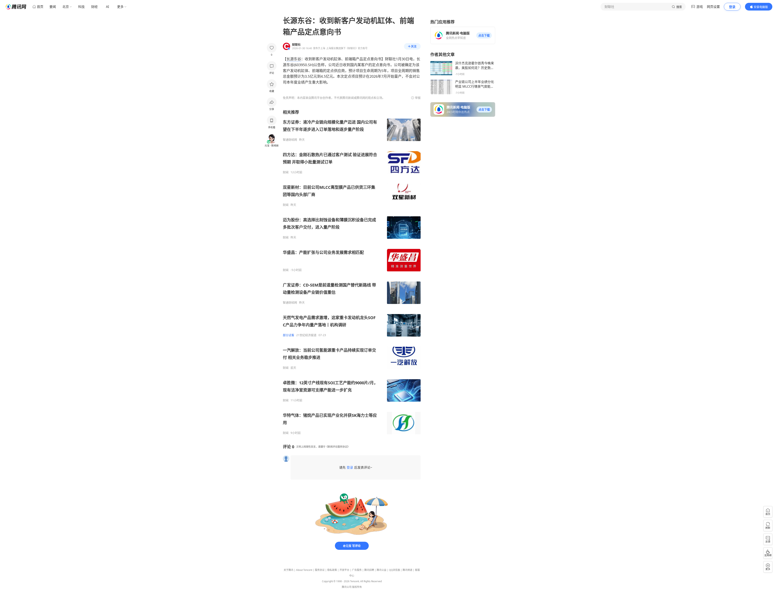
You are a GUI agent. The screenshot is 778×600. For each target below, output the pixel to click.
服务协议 (320, 570)
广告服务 (357, 570)
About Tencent (304, 570)
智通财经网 (290, 139)
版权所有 (357, 587)
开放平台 (344, 570)
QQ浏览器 (394, 570)
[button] (484, 35)
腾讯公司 (347, 587)
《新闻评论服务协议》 (337, 446)
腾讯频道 (407, 570)
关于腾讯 (288, 570)
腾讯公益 (381, 570)
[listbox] (352, 272)
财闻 (286, 172)
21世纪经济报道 (306, 335)
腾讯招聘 (369, 570)
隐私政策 (332, 570)
